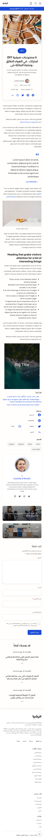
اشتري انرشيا (37, 801)
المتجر (24, 741)
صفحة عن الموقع (36, 765)
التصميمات (38, 804)
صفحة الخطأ (38, 782)
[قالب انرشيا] (5, 3)
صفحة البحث (37, 755)
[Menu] (40, 3)
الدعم (40, 810)
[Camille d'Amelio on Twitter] (19, 496)
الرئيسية (39, 797)
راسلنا (18, 741)
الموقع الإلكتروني (36, 612)
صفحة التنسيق (37, 769)
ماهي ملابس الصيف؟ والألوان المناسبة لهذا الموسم (23, 396)
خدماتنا (31, 741)
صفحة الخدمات (37, 762)
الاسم (39, 588)
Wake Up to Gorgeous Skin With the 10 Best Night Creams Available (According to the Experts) (22, 400)
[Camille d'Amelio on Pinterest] (15, 496)
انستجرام (39, 820)
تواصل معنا (38, 778)
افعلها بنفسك (36, 449)
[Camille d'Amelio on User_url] (29, 496)
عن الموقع (38, 741)
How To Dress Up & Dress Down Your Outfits (23, 404)
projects (11, 444)
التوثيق (39, 807)
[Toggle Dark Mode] (39, 834)
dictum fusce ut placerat (29, 122)
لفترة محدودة (13, 8)
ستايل (22, 50)
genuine (21, 444)
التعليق (38, 558)
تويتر (40, 826)
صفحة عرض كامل (36, 772)
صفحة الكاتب (37, 752)
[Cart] (31, 4)
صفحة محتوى (37, 775)
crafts (38, 444)
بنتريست (38, 823)
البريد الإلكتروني (36, 599)
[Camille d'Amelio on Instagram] (24, 496)
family (30, 444)
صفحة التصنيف (37, 759)
